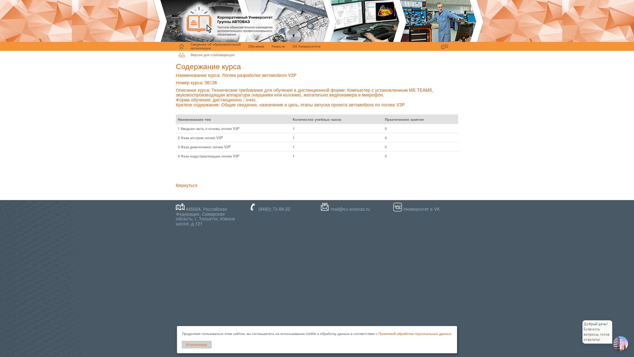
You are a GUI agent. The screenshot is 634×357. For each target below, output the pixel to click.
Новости (278, 46)
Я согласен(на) (196, 344)
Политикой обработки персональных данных (414, 333)
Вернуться (186, 185)
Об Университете (306, 46)
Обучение (256, 46)
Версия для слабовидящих (210, 54)
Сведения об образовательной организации (215, 46)
